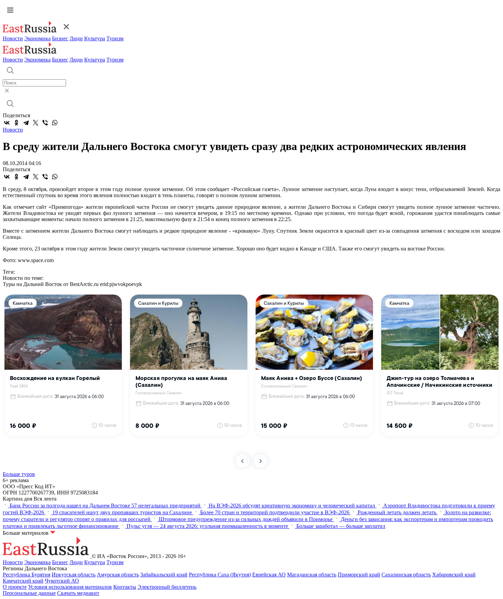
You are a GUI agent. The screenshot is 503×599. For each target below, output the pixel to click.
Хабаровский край (454, 574)
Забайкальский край (164, 574)
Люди (76, 38)
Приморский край (359, 574)
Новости (13, 38)
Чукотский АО (62, 581)
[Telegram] (26, 123)
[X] (35, 123)
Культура (94, 38)
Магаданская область (311, 574)
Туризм (115, 38)
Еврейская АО (269, 574)
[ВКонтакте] (7, 123)
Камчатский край (23, 581)
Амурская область (118, 574)
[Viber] (45, 123)
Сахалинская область (406, 574)
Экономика (37, 38)
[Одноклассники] (16, 123)
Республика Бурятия (26, 574)
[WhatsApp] (55, 123)
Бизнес (60, 38)
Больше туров (19, 474)
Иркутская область (73, 574)
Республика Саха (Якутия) (220, 574)
